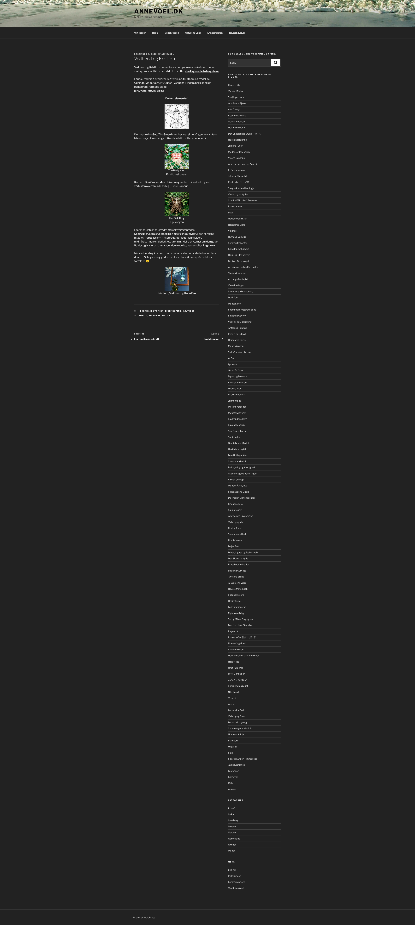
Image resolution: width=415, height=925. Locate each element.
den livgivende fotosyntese (202, 71)
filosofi (231, 808)
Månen (231, 850)
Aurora (231, 704)
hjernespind (173, 311)
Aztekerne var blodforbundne (243, 267)
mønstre (155, 315)
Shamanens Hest (237, 534)
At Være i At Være (237, 582)
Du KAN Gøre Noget (238, 261)
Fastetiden (233, 771)
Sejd (230, 752)
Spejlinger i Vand (236, 97)
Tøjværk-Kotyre (237, 32)
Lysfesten (233, 364)
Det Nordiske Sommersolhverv (244, 655)
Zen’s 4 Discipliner (237, 679)
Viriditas (232, 230)
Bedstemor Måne (237, 115)
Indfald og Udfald (237, 334)
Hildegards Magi (236, 224)
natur (166, 315)
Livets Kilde (234, 85)
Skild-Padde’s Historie (239, 352)
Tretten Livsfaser (237, 273)
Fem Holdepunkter (237, 455)
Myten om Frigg (236, 613)
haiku (231, 814)
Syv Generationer (237, 431)
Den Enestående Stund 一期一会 (244, 133)
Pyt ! (230, 212)
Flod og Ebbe (234, 528)
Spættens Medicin (237, 461)
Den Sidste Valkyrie (238, 558)
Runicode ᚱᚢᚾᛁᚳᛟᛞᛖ (238, 182)
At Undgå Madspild (238, 279)
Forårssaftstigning (237, 722)
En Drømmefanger (237, 382)
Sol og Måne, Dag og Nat (241, 619)
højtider (189, 311)
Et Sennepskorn (236, 170)
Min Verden (140, 32)
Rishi (230, 783)
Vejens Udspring (236, 157)
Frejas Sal (233, 746)
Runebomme (235, 206)
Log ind (232, 869)
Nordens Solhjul (236, 734)
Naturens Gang (193, 32)
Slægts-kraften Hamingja (241, 188)
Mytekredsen (172, 32)
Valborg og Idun (236, 522)
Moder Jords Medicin (239, 151)
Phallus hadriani (236, 394)
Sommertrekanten (237, 243)
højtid (143, 315)
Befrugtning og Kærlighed (241, 467)
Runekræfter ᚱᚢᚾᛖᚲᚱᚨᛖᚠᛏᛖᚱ (243, 637)
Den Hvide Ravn (236, 127)
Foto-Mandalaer (236, 673)
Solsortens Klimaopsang (240, 291)
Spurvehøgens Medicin (240, 728)
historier (157, 311)
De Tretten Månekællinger (241, 497)
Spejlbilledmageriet (238, 685)
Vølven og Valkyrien (238, 194)
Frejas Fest (233, 546)
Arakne (232, 789)
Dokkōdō (232, 297)
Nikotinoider (234, 692)
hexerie (144, 311)
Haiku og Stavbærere (239, 255)
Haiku (155, 32)
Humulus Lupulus (237, 236)
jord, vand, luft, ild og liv (148, 90)
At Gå (231, 358)
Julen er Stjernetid (237, 176)
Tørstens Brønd (236, 576)
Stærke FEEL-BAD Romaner (242, 200)
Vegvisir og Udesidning (239, 321)
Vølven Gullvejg (236, 479)
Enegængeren (215, 32)
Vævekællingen (236, 285)
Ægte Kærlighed (236, 764)
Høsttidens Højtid (237, 449)
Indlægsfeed (234, 876)
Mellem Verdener (237, 406)
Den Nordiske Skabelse (240, 625)
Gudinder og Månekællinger (242, 473)
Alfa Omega (234, 109)
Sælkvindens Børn (237, 418)
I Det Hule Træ (235, 667)
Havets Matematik (238, 588)
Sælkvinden (234, 437)
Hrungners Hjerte (237, 340)
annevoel (167, 54)
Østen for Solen (236, 370)
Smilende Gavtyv (237, 315)
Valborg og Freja (236, 716)
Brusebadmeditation (238, 564)
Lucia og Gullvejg (237, 570)
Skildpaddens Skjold (238, 491)
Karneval (232, 777)
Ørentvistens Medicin (239, 443)
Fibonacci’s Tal (235, 504)
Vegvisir (232, 698)
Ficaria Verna (235, 540)
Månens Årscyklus (237, 485)
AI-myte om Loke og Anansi (242, 164)
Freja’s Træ (233, 661)
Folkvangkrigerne (237, 607)
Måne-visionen (235, 346)
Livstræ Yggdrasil (237, 643)
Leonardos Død (236, 710)
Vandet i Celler (235, 91)
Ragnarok (233, 631)
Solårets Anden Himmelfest (242, 758)
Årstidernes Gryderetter (240, 516)
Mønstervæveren (237, 412)
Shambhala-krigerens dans (242, 309)
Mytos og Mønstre (237, 376)
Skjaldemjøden (235, 649)
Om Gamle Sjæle (237, 103)
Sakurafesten (235, 510)
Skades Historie (236, 594)
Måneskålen (234, 303)
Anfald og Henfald (237, 327)
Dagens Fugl (234, 388)
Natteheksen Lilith (237, 218)
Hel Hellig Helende (237, 139)
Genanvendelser (236, 121)
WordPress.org (236, 888)
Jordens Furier (235, 145)
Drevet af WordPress (144, 917)
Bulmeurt (233, 740)
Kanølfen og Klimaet (238, 249)
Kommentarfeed (236, 882)
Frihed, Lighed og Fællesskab (243, 552)
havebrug (233, 820)
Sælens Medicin (236, 424)
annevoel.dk (158, 11)
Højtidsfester (234, 601)
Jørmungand (234, 400)
